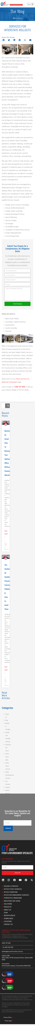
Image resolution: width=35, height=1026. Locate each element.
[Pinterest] (26, 880)
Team (6, 913)
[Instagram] (9, 880)
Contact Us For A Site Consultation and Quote (16, 931)
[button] (3, 40)
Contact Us (8, 924)
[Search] (7, 405)
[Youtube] (20, 880)
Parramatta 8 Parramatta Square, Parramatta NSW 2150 (16, 965)
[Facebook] (14, 880)
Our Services (18, 18)
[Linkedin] (3, 880)
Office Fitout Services (7, 766)
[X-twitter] (32, 880)
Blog (6, 720)
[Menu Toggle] (30, 4)
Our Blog (17, 11)
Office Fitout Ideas (7, 757)
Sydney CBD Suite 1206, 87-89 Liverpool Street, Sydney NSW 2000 (17, 958)
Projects (7, 787)
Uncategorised (9, 799)
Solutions (7, 796)
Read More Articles (6, 695)
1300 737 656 (19, 387)
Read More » (6, 534)
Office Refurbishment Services (9, 775)
